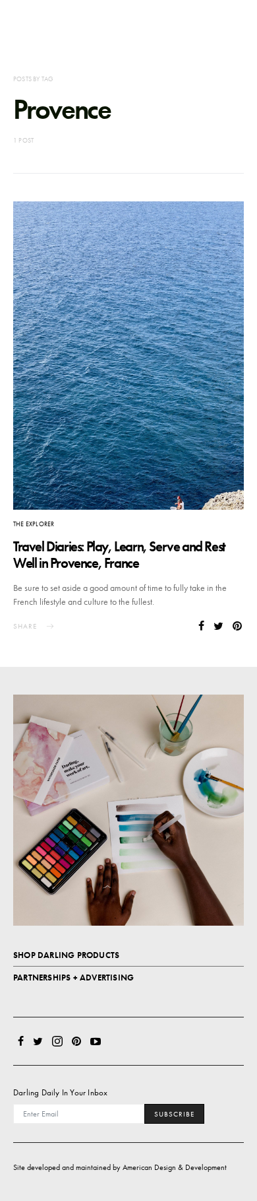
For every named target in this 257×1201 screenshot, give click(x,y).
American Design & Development (175, 1167)
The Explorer (33, 524)
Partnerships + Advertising (73, 977)
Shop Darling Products (66, 955)
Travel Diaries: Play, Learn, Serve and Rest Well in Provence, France (119, 554)
